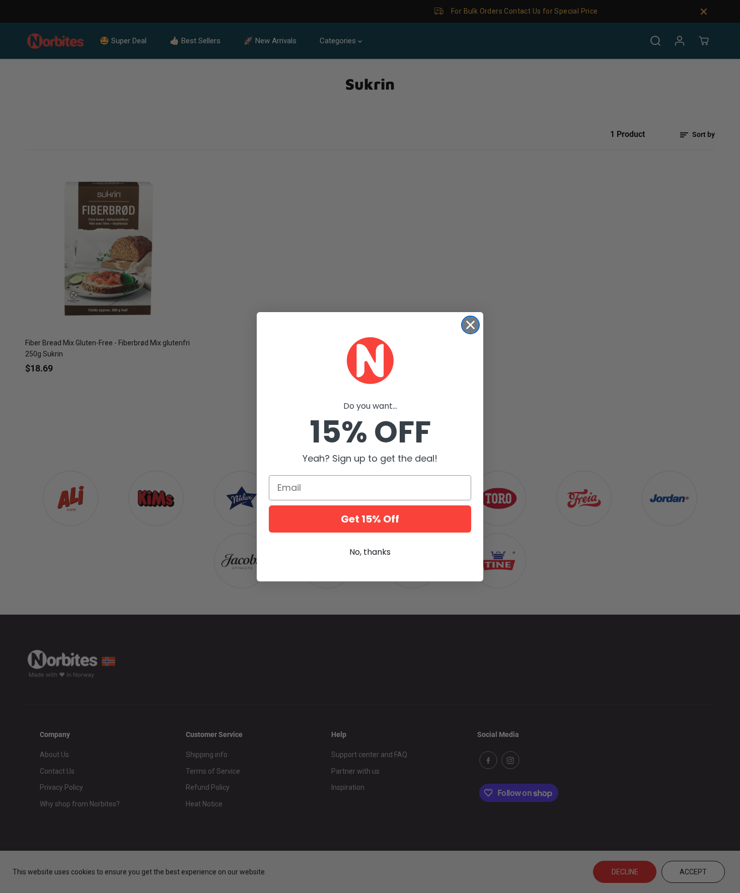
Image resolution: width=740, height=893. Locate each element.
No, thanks (370, 552)
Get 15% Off (370, 519)
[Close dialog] (470, 325)
